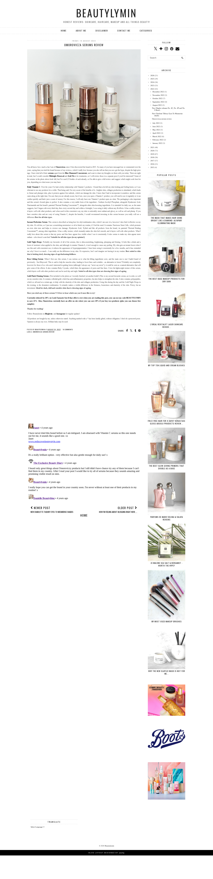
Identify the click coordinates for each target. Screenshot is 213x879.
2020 (152, 151)
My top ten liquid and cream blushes (166, 365)
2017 (152, 161)
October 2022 (157, 98)
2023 (152, 85)
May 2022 (156, 130)
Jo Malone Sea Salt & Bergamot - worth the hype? (167, 564)
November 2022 (158, 95)
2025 (152, 79)
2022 (152, 89)
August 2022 (157, 105)
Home (63, 30)
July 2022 (156, 123)
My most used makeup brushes (167, 621)
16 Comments (68, 329)
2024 (152, 82)
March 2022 (156, 136)
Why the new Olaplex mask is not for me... (166, 672)
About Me (81, 30)
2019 (152, 154)
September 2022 (158, 102)
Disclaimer (102, 30)
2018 (152, 157)
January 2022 (157, 143)
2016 (152, 164)
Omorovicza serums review (43, 332)
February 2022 (157, 140)
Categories (146, 30)
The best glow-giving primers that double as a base (166, 467)
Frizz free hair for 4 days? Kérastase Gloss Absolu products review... (166, 422)
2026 (152, 75)
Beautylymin (106, 12)
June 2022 (156, 126)
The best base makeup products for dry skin (166, 280)
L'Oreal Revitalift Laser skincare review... (166, 325)
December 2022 (158, 92)
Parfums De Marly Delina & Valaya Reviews (166, 518)
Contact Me (123, 30)
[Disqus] (84, 381)
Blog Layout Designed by (106, 853)
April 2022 (156, 133)
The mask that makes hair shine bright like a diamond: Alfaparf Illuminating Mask (166, 220)
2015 (152, 167)
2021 (152, 147)
